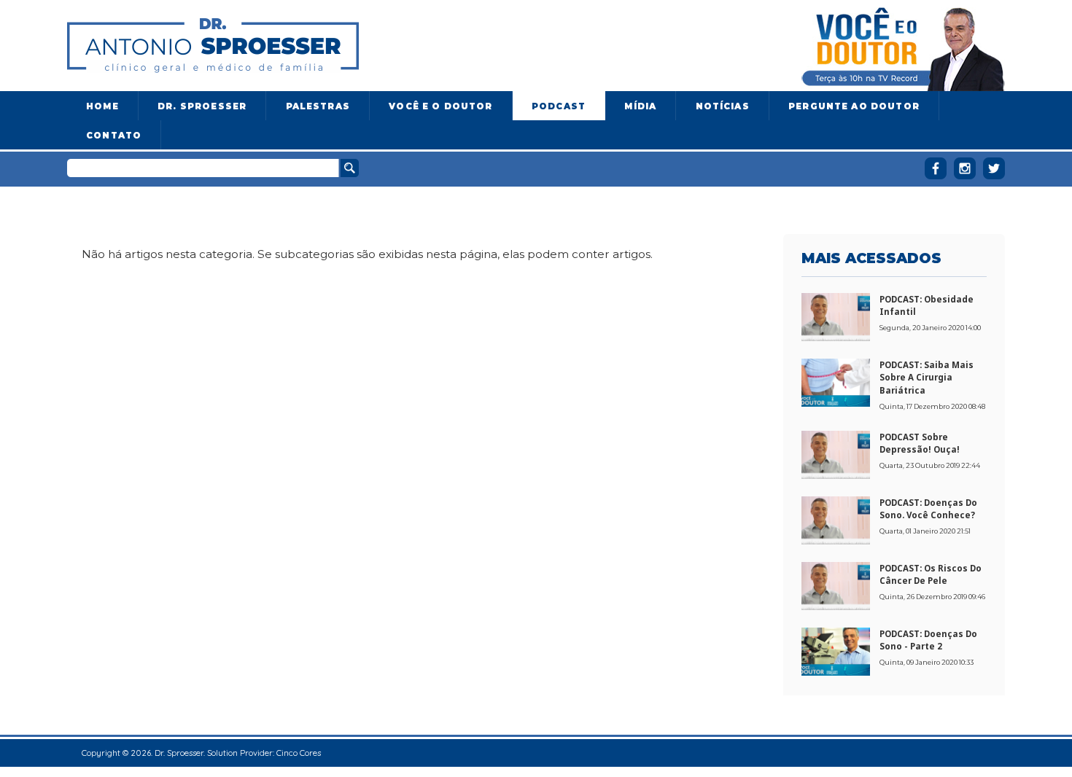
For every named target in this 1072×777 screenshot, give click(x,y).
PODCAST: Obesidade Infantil (926, 305)
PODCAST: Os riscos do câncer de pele (930, 574)
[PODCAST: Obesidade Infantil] (835, 315)
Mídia (640, 106)
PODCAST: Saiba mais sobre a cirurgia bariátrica (926, 377)
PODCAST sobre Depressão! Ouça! (919, 443)
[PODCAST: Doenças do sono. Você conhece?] (835, 519)
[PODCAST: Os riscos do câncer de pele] (835, 584)
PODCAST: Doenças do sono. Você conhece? (928, 508)
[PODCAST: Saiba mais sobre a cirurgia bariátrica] (835, 381)
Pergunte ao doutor (854, 106)
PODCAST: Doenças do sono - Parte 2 (928, 640)
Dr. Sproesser (202, 106)
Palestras (318, 106)
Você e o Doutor (440, 106)
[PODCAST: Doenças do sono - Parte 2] (835, 650)
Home (102, 106)
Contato (113, 135)
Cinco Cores (298, 752)
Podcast (559, 106)
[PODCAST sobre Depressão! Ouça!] (835, 453)
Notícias (723, 106)
